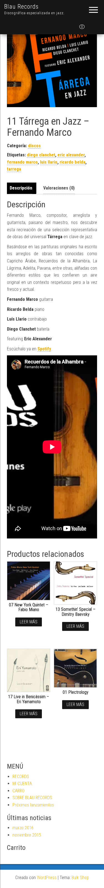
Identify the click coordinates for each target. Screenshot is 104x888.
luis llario (48, 162)
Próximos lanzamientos (33, 805)
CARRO (18, 790)
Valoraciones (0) (59, 188)
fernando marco (22, 162)
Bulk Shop (80, 877)
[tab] (22, 188)
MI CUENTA (22, 783)
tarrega (14, 169)
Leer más (28, 621)
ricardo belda (72, 162)
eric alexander (71, 155)
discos (34, 145)
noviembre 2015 (26, 835)
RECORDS (20, 776)
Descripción (21, 188)
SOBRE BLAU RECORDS (32, 797)
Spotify (44, 348)
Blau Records (21, 6)
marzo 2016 (23, 827)
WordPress (47, 877)
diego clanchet (41, 155)
